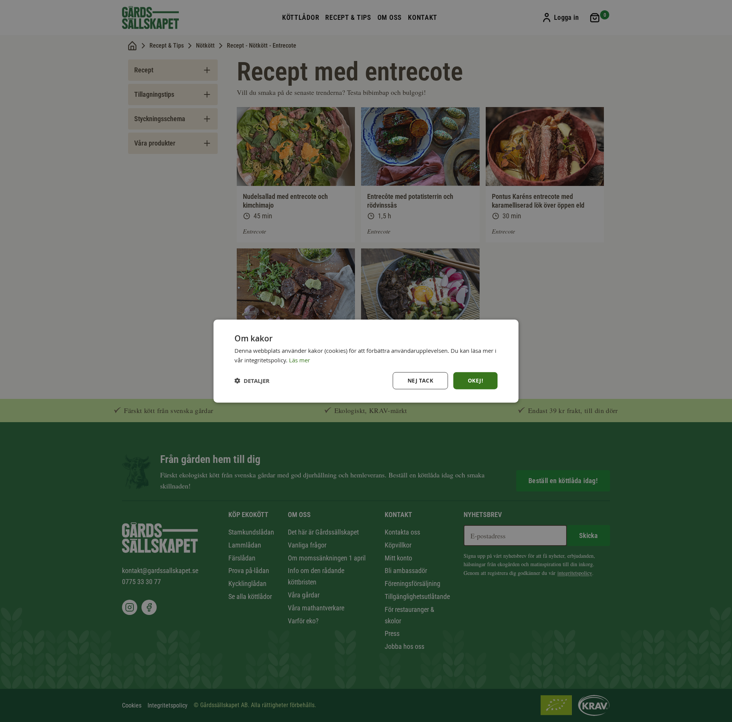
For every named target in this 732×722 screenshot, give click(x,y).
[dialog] (366, 361)
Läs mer (299, 359)
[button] (252, 380)
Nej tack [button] (420, 380)
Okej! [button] (475, 380)
